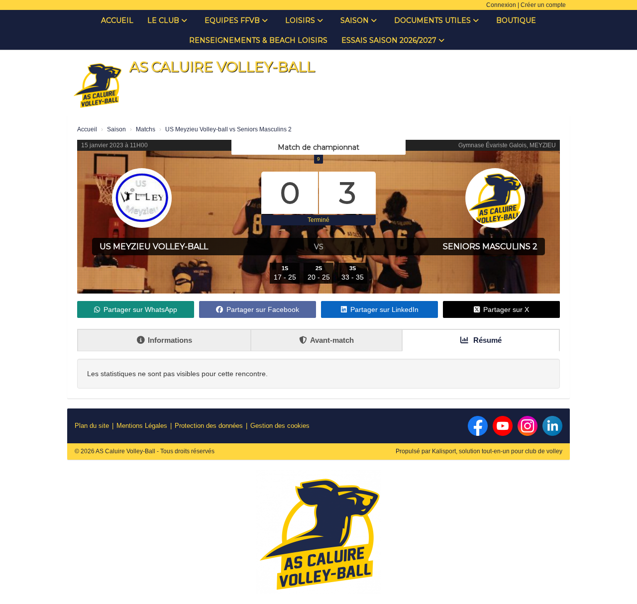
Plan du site (92, 425)
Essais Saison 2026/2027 (389, 40)
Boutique (516, 20)
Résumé (486, 340)
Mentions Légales (141, 425)
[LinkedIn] (552, 426)
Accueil (117, 20)
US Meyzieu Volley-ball (154, 246)
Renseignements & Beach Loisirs (258, 40)
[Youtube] (503, 426)
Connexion (501, 4)
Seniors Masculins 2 (490, 246)
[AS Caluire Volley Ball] (318, 536)
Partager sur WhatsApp (140, 309)
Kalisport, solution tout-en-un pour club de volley (497, 451)
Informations (170, 340)
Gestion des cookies (280, 425)
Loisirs (301, 20)
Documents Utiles (433, 20)
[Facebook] (478, 426)
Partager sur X (506, 309)
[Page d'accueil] (97, 84)
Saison (355, 20)
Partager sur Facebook (262, 309)
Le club (164, 20)
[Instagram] (527, 426)
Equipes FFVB (233, 20)
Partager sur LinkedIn (384, 309)
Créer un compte (543, 4)
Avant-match (332, 340)
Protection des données (209, 425)
